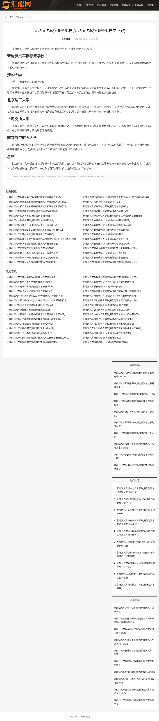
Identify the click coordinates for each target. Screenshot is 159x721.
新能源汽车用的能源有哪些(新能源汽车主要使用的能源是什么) (39, 337)
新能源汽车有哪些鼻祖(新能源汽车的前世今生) (31, 286)
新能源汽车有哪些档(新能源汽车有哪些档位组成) (106, 243)
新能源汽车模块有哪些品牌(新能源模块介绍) (30, 282)
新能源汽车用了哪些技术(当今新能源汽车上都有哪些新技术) (38, 300)
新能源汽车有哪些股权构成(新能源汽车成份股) (105, 257)
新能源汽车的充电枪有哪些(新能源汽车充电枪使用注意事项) (112, 328)
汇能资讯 (89, 5)
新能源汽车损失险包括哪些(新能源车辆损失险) (105, 206)
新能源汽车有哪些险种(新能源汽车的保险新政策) (32, 262)
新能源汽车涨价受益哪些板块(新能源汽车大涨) (31, 305)
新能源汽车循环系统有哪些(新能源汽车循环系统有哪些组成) (38, 202)
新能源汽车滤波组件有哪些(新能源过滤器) (29, 309)
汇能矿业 (126, 5)
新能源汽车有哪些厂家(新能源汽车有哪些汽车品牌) (107, 225)
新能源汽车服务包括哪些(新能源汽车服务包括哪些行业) (110, 248)
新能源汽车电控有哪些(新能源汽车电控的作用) (31, 328)
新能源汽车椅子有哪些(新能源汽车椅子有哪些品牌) (34, 253)
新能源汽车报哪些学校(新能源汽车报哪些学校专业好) (35, 197)
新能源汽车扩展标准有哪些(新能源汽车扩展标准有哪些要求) (38, 206)
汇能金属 (138, 5)
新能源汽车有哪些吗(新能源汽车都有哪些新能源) (106, 229)
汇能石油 (114, 5)
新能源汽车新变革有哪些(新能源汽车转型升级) (31, 248)
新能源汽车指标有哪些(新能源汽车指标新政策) (31, 220)
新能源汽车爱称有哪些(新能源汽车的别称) (103, 286)
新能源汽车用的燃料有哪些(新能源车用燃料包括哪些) (108, 323)
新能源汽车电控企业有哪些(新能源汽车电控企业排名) (108, 319)
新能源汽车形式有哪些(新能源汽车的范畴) (29, 215)
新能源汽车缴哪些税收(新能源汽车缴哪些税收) (105, 342)
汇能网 (87, 717)
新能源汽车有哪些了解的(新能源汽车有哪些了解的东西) (36, 229)
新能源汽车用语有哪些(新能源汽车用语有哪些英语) (34, 342)
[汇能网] (16, 7)
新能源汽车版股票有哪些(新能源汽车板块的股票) (106, 309)
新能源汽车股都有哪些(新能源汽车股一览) (134, 394)
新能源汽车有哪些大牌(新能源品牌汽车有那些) (31, 234)
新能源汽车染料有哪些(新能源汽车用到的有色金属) (34, 257)
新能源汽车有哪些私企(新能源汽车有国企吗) (104, 253)
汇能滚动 (151, 5)
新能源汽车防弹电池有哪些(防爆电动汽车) (134, 672)
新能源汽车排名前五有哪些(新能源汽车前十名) (105, 211)
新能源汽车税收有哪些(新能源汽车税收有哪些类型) (107, 333)
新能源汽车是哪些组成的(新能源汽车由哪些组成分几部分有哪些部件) (42, 239)
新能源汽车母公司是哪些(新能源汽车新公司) (30, 291)
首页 (79, 5)
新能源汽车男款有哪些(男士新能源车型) (102, 337)
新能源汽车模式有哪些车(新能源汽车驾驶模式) (105, 305)
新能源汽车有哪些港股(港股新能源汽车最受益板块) (34, 277)
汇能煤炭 (101, 5)
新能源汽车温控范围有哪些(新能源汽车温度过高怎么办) (110, 300)
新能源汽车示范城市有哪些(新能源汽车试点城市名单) (35, 319)
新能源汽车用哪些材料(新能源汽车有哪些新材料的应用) (110, 296)
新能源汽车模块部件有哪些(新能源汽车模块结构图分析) (110, 262)
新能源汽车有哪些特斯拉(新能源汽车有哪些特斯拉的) (108, 282)
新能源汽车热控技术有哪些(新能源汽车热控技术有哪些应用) (112, 291)
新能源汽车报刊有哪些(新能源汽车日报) (102, 202)
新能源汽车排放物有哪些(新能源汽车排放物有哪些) (34, 211)
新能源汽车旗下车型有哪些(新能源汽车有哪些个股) (34, 243)
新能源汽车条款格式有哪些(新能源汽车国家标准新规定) (110, 277)
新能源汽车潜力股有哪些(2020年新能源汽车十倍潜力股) (36, 296)
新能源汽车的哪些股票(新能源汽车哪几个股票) (31, 323)
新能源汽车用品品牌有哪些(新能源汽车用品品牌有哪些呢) (37, 314)
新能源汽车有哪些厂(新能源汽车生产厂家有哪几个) (34, 225)
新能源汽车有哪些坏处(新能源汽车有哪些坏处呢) (106, 220)
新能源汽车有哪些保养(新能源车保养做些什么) (105, 239)
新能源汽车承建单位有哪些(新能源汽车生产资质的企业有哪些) (113, 215)
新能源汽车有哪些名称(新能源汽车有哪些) (103, 234)
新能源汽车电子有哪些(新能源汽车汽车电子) (30, 333)
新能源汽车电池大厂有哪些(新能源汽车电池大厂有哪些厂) (111, 314)
